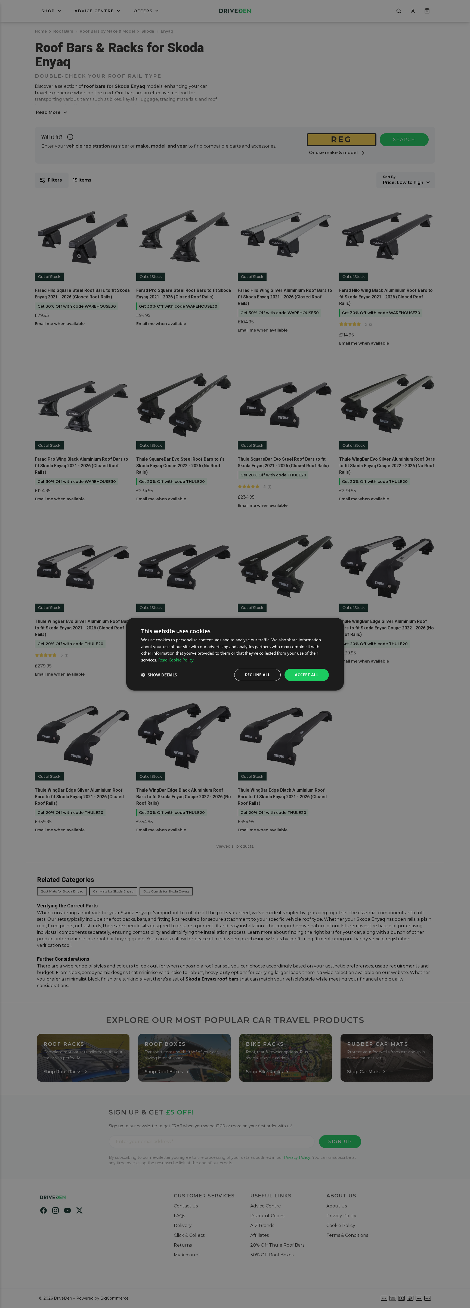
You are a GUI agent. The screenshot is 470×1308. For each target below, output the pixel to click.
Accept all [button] (307, 674)
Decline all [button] (257, 674)
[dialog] (235, 653)
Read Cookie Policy (176, 660)
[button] (159, 675)
